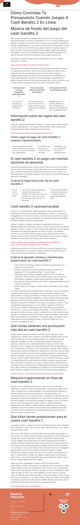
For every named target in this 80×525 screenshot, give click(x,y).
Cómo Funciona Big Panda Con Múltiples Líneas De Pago (32, 133)
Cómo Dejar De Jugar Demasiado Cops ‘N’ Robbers (30, 245)
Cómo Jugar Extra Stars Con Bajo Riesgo (26, 486)
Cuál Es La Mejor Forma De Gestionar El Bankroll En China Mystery (35, 242)
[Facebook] (66, 506)
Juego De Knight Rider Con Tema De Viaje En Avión (30, 65)
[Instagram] (61, 506)
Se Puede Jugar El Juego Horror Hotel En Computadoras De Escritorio (37, 373)
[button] (57, 5)
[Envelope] (63, 511)
